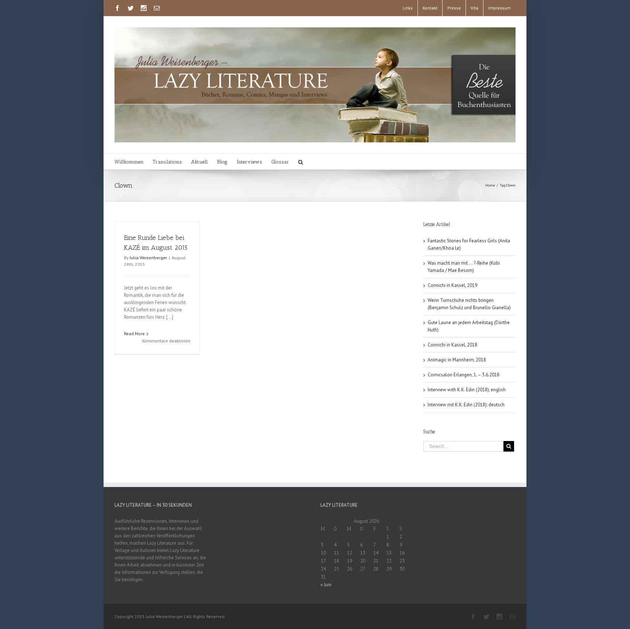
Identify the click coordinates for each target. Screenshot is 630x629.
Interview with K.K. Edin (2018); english (467, 390)
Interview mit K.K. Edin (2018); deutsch (466, 405)
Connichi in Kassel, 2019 (452, 285)
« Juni (325, 585)
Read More (134, 333)
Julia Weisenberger (148, 257)
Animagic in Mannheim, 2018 (457, 360)
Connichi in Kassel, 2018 (452, 345)
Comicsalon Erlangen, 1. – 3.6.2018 (463, 375)
